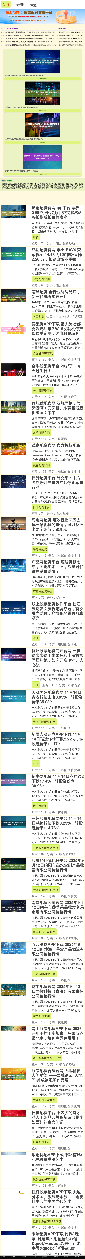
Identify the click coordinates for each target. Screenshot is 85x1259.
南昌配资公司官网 (44, 932)
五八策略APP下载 (44, 974)
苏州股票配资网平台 (45, 848)
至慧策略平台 (42, 110)
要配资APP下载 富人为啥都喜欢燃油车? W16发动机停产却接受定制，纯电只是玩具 (57, 328)
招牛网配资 (40, 806)
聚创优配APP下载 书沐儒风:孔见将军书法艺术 (57, 1157)
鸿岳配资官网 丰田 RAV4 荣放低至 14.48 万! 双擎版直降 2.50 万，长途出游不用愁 (57, 254)
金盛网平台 (42, 142)
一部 (36, 685)
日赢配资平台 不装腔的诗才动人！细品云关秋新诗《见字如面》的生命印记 (57, 1117)
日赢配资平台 (41, 1142)
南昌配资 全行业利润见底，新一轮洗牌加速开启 (56, 294)
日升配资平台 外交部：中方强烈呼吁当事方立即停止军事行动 (57, 482)
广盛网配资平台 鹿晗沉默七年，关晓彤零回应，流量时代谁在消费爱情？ (57, 566)
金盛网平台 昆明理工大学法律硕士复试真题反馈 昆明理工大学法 (24, 139)
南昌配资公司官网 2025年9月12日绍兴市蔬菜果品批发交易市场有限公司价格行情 (58, 907)
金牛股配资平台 (43, 390)
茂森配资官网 (41, 465)
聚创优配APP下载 (44, 1179)
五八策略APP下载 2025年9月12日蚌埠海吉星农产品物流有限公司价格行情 (58, 949)
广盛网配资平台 (43, 591)
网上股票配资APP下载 (47, 1058)
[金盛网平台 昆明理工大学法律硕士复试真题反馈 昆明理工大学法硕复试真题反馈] (42, 125)
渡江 (36, 638)
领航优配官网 (41, 432)
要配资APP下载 (43, 353)
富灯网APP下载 (43, 174)
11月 (36, 764)
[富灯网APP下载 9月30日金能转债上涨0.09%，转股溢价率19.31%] (42, 157)
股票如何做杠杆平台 (45, 890)
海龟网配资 (40, 549)
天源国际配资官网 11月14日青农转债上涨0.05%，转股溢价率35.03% (57, 696)
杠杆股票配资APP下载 (47, 1221)
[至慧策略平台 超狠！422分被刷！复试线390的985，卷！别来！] (42, 93)
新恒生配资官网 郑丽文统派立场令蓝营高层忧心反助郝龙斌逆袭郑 (24, 75)
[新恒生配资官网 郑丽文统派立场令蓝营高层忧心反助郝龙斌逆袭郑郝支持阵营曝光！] (42, 61)
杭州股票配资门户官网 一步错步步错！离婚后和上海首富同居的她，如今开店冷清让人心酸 (57, 658)
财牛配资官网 (41, 1016)
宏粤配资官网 (41, 279)
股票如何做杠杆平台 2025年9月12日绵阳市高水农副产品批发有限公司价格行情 (58, 865)
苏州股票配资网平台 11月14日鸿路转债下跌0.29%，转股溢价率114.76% (57, 823)
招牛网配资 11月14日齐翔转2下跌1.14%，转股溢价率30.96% (58, 781)
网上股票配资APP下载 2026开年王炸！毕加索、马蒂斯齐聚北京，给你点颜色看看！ (57, 1033)
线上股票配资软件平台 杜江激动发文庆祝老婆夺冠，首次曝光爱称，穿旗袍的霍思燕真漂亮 (57, 611)
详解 (36, 237)
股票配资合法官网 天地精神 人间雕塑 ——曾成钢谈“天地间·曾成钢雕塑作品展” (57, 1075)
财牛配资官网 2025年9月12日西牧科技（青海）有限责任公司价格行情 (57, 991)
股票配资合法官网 (44, 1100)
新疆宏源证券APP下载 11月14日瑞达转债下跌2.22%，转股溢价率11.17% (57, 739)
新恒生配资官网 (42, 78)
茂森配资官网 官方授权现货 (56, 445)
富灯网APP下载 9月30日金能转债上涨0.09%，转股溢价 (21, 171)
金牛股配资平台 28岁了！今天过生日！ (56, 368)
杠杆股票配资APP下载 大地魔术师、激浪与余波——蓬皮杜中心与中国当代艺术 (57, 1196)
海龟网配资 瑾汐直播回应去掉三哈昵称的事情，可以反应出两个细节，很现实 (57, 524)
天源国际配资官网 (44, 722)
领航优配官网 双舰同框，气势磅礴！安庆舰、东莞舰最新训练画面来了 (57, 407)
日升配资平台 (41, 507)
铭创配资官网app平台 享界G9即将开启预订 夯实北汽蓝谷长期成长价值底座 (57, 212)
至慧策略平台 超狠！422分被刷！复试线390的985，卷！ (22, 107)
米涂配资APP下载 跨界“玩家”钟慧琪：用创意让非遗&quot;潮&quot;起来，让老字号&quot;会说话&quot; (56, 1241)
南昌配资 (38, 316)
